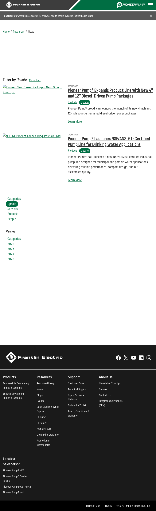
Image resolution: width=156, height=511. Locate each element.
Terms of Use (93, 506)
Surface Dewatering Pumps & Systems (13, 396)
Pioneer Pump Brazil (13, 492)
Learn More (87, 16)
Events (40, 401)
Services (12, 208)
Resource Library (45, 383)
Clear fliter (35, 80)
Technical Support (77, 389)
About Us (105, 377)
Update (85, 102)
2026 (10, 243)
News (40, 389)
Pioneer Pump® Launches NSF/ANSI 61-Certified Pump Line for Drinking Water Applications (109, 142)
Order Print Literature (48, 435)
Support (74, 377)
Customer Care (76, 383)
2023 (10, 258)
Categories (14, 198)
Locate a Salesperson (12, 461)
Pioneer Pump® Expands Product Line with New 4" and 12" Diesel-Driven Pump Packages (110, 93)
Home (6, 31)
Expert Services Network (76, 397)
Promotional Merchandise (43, 442)
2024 (10, 253)
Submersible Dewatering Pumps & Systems (16, 385)
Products (72, 102)
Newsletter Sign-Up (109, 383)
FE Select (41, 423)
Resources (19, 31)
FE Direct (41, 417)
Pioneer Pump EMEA (13, 470)
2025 (10, 248)
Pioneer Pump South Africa (17, 487)
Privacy (108, 506)
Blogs (40, 395)
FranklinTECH (44, 429)
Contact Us (105, 395)
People (11, 218)
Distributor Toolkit (77, 405)
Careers (103, 389)
